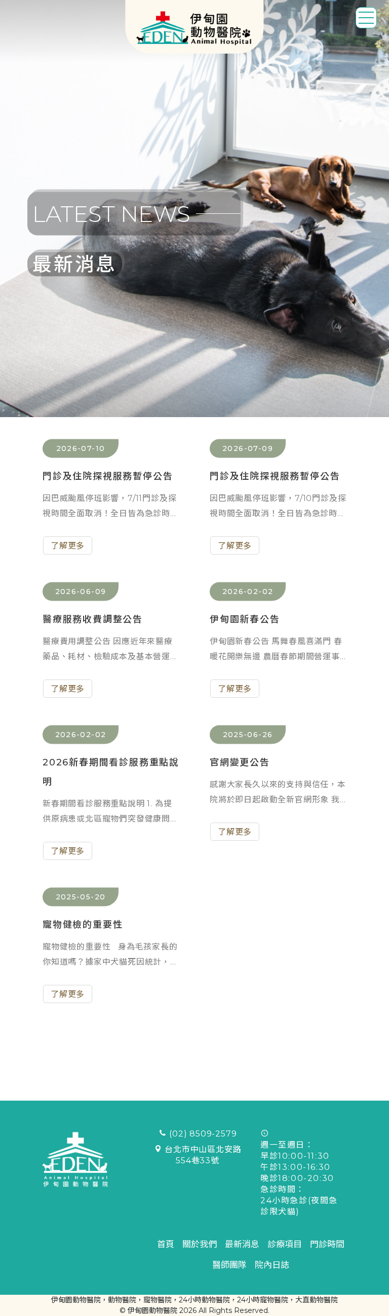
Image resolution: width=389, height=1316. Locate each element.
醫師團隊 (229, 1265)
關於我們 (199, 1244)
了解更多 (68, 546)
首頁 (165, 1244)
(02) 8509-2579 (203, 1134)
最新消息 (242, 1244)
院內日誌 (272, 1265)
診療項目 (284, 1244)
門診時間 (327, 1244)
